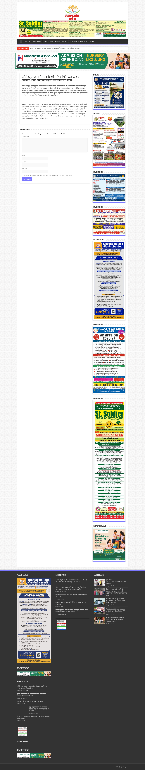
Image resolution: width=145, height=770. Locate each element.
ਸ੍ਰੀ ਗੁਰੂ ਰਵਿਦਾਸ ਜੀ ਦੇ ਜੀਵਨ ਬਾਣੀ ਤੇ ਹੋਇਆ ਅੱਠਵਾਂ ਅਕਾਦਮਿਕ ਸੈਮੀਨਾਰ (39, 709)
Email (24, 162)
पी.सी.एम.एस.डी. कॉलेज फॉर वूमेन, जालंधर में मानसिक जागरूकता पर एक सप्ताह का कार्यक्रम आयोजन (71, 588)
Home (21, 41)
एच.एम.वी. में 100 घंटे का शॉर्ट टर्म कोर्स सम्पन (30, 701)
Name (24, 155)
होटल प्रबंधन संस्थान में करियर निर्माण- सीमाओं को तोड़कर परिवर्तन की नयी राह (31, 695)
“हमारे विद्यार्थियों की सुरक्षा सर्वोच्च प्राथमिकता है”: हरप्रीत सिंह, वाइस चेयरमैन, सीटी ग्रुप (51, 48)
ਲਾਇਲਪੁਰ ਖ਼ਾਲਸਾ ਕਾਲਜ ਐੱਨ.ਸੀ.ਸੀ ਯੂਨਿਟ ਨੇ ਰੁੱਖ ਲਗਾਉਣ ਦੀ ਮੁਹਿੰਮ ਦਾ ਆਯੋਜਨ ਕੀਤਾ (115, 610)
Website (24, 168)
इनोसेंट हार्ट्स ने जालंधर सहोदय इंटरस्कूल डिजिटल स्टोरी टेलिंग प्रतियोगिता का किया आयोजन (72, 611)
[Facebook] (115, 767)
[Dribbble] (121, 767)
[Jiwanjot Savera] (72, 12)
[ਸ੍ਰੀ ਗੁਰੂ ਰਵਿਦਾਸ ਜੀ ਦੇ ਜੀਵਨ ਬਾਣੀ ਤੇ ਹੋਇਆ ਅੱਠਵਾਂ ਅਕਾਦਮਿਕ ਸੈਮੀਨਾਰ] (22, 709)
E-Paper (57, 41)
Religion (64, 41)
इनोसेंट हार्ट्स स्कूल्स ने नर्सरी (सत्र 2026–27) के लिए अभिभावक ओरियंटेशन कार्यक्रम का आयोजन (71, 581)
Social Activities (48, 41)
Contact (91, 41)
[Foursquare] (123, 767)
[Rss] (113, 767)
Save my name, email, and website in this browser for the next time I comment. (48, 175)
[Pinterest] (119, 767)
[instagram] (125, 767)
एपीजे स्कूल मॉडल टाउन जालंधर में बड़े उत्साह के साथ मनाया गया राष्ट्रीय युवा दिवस (32, 687)
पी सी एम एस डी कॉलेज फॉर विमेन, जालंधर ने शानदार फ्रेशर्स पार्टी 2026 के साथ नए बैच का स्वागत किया (116, 591)
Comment (25, 136)
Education (28, 41)
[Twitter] (117, 767)
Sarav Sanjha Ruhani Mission (78, 41)
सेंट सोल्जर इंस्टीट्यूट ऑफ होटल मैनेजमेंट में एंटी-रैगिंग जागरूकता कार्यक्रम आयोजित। (115, 619)
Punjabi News (37, 41)
